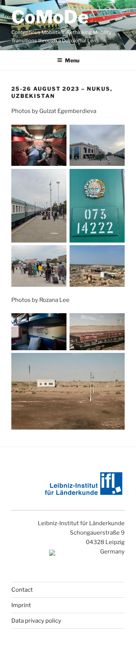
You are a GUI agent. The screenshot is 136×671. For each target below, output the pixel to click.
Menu (72, 60)
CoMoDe (49, 17)
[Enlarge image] (56, 134)
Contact (22, 589)
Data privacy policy (36, 620)
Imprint (21, 605)
